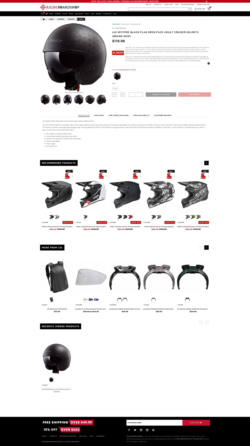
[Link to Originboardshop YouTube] (147, 430)
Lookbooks (100, 436)
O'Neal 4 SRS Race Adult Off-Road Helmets (91, 226)
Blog (177, 4)
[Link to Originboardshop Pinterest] (153, 430)
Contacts (53, 436)
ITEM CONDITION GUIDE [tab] (119, 115)
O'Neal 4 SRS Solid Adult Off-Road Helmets (125, 226)
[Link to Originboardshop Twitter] (135, 430)
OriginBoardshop (49, 441)
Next (110, 100)
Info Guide (83, 436)
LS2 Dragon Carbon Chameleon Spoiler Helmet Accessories (193, 309)
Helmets (71, 19)
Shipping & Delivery (203, 4)
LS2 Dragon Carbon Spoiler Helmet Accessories (125, 309)
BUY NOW (68, 315)
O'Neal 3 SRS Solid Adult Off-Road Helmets (57, 226)
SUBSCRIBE (195, 423)
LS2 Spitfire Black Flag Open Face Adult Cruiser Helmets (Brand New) (57, 389)
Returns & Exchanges (68, 436)
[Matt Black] (117, 76)
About (44, 436)
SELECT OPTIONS (66, 233)
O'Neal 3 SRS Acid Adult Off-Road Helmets (159, 226)
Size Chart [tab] (99, 115)
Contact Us (158, 4)
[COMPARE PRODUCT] (123, 94)
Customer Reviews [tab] (162, 115)
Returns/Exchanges (187, 4)
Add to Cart (66, 394)
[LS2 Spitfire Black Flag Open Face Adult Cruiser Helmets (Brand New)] (57, 359)
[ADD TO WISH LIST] (42, 172)
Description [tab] (84, 115)
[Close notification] (206, 1)
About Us (149, 4)
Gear (51, 19)
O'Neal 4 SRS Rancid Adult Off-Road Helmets (193, 226)
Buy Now (194, 94)
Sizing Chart (168, 4)
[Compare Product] (47, 338)
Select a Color (161, 94)
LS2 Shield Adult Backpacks (57, 309)
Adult (81, 19)
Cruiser (61, 19)
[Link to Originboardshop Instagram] (141, 430)
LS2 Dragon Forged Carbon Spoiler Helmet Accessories (159, 309)
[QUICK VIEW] (50, 172)
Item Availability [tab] (141, 115)
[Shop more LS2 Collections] (118, 52)
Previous (39, 100)
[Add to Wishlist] (114, 94)
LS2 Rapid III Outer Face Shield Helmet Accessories (91, 309)
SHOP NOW (154, 1)
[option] (57, 202)
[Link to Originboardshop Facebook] (129, 430)
